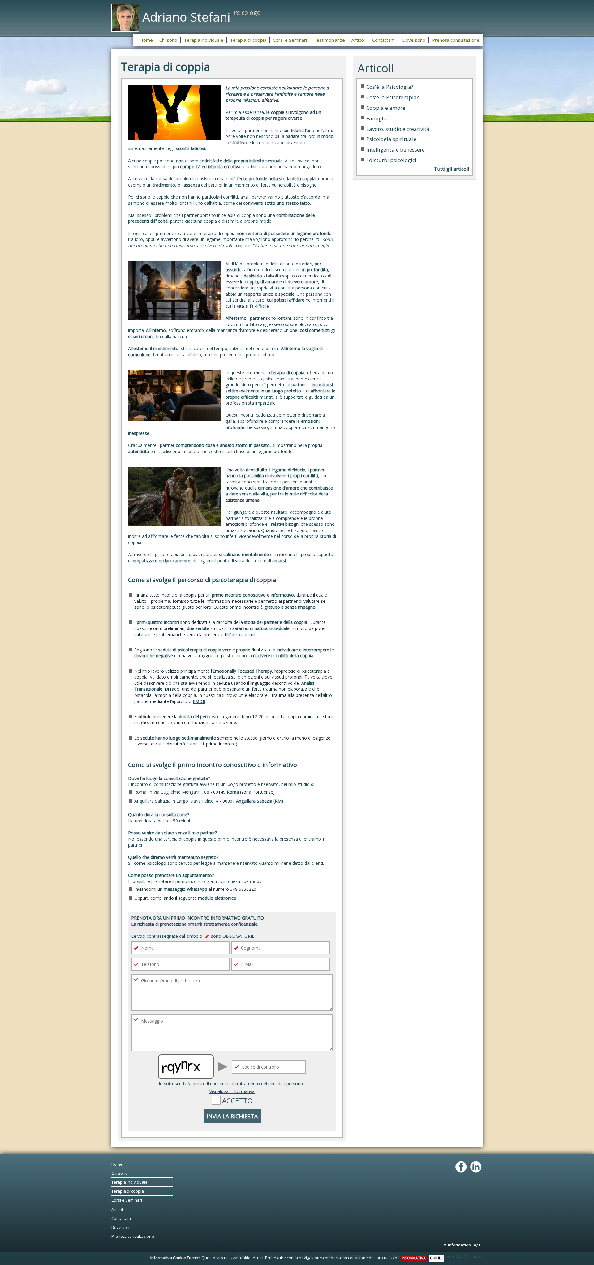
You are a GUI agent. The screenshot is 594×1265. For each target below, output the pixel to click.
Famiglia (377, 118)
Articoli (117, 1209)
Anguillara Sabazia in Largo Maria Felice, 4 (176, 801)
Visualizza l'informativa (232, 1091)
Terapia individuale (129, 1182)
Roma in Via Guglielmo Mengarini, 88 (171, 792)
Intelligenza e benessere (395, 149)
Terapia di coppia (127, 1191)
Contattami (121, 1218)
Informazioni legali (465, 1245)
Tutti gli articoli (451, 168)
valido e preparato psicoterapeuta (259, 379)
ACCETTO (237, 1100)
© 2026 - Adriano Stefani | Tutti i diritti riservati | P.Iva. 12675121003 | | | (359, 1250)
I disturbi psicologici (391, 160)
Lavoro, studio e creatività (397, 128)
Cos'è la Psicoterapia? (392, 97)
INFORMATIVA (414, 1258)
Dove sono (121, 1227)
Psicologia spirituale (391, 139)
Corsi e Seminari (126, 1200)
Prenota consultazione (132, 1236)
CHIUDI (436, 1258)
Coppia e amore (385, 107)
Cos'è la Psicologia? (389, 86)
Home (117, 1164)
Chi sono (119, 1173)
